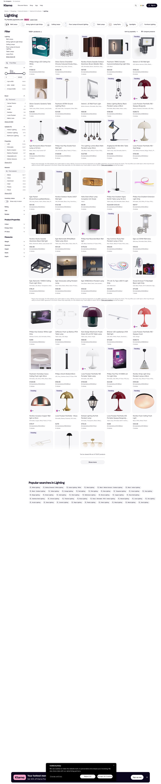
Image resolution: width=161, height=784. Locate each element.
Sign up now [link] (137, 777)
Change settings (56, 776)
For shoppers (7, 1)
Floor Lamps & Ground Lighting (13, 48)
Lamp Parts (9, 54)
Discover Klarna (23, 5)
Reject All (87, 776)
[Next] (154, 24)
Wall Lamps (9, 39)
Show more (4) (10, 57)
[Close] (114, 765)
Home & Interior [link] (23, 11)
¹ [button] (37, 71)
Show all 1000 (9, 122)
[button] (142, 5)
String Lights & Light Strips (14, 42)
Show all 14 (8, 162)
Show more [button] (93, 462)
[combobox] (131, 31)
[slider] (6, 73)
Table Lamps (10, 51)
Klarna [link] (6, 11)
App (36, 5)
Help (41, 5)
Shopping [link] (13, 11)
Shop (31, 5)
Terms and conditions (107, 165)
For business (16, 1)
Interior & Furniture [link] (35, 11)
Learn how (33, 20)
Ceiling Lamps (10, 44)
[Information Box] (41, 32)
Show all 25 (8, 193)
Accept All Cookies (105, 776)
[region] (81, 772)
